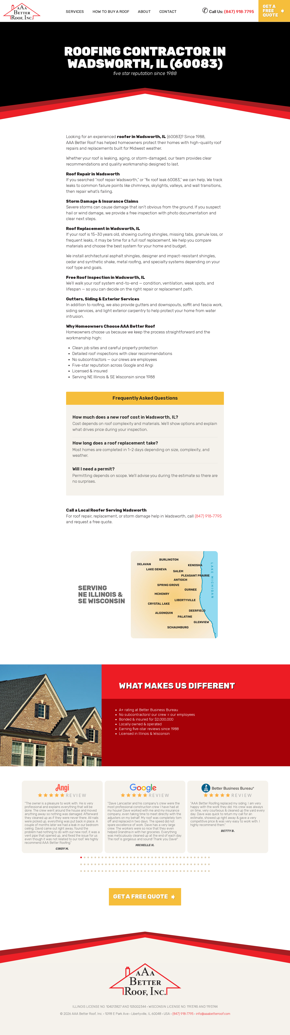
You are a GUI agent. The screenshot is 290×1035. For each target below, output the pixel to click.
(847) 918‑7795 (239, 11)
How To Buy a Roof (111, 11)
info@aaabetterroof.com (213, 1014)
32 (191, 857)
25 (166, 857)
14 (127, 857)
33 (195, 857)
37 (209, 857)
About (144, 11)
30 (184, 857)
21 (152, 857)
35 (202, 857)
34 (198, 857)
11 (116, 857)
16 (134, 857)
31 (187, 857)
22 (155, 857)
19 (145, 857)
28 (177, 857)
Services (75, 11)
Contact (168, 11)
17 (138, 857)
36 (205, 857)
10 (113, 857)
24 (163, 857)
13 (123, 857)
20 (148, 857)
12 (120, 857)
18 (141, 857)
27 (173, 857)
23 (159, 857)
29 (180, 857)
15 (131, 857)
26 (170, 857)
